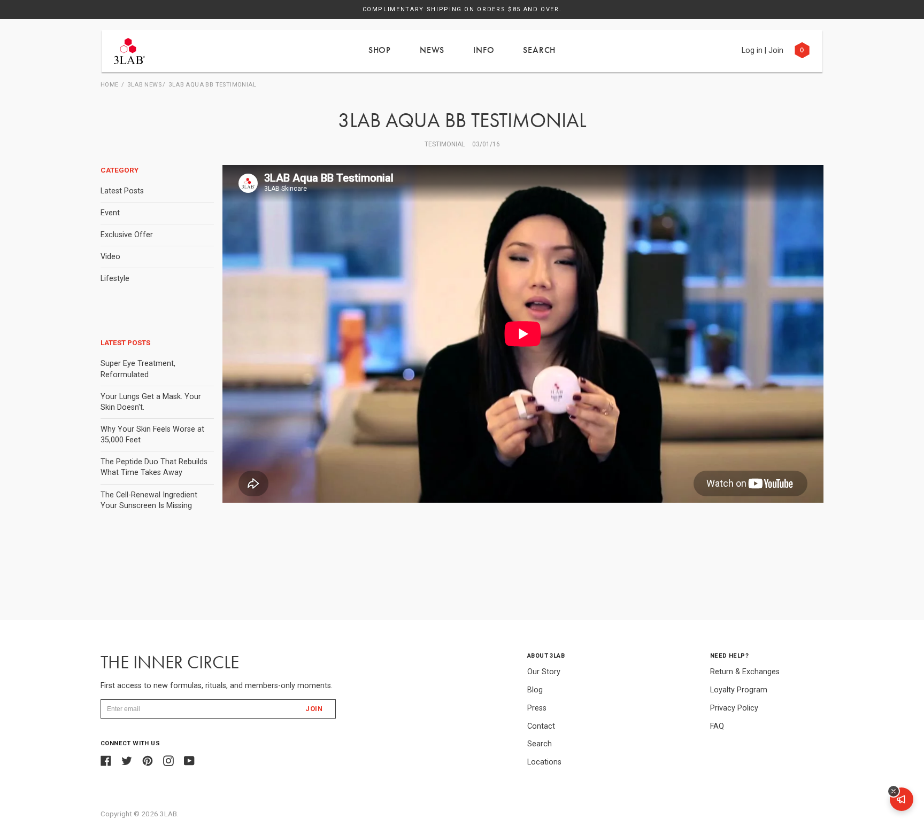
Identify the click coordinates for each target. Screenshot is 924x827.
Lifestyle (115, 278)
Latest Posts (122, 191)
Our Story (543, 671)
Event (110, 212)
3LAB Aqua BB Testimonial (212, 84)
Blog (535, 690)
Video (110, 256)
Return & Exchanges (745, 671)
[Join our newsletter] (901, 799)
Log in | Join (762, 50)
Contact (541, 726)
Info (483, 50)
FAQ (717, 726)
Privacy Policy (734, 708)
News (432, 50)
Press (536, 708)
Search (539, 50)
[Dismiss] (893, 791)
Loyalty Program (738, 690)
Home (110, 84)
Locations (544, 762)
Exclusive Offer (127, 234)
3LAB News (144, 84)
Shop (379, 50)
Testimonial (445, 144)
